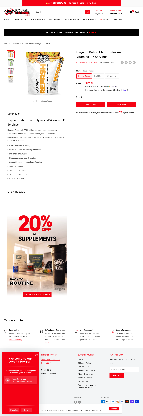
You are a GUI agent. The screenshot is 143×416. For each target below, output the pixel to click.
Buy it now (121, 105)
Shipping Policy (84, 363)
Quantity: (80, 97)
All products (15, 44)
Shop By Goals (36, 19)
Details (47, 342)
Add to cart (91, 105)
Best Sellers (55, 19)
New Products (72, 19)
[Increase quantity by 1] (99, 97)
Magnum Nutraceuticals (86, 63)
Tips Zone (117, 19)
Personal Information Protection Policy (87, 386)
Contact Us (82, 359)
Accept (114, 409)
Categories (18, 19)
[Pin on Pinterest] (126, 62)
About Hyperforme (85, 374)
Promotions (88, 19)
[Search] (87, 12)
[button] (110, 86)
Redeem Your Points (86, 370)
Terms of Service (85, 377)
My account (115, 13)
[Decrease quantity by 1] (87, 97)
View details (92, 3)
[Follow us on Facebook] (75, 402)
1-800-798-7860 (47, 363)
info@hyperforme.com (50, 359)
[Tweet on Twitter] (130, 62)
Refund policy (83, 366)
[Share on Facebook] (122, 62)
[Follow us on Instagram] (79, 402)
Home (6, 19)
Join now (116, 375)
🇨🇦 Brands (105, 19)
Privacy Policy (84, 381)
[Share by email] (134, 62)
